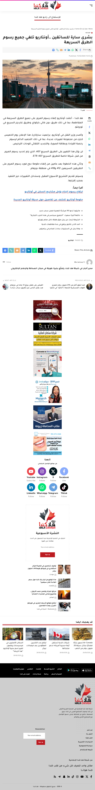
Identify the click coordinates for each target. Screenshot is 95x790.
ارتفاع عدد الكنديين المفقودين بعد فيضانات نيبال (36, 646)
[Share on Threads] (90, 156)
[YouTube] (82, 777)
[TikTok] (72, 777)
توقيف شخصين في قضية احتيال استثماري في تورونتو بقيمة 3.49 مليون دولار (42, 568)
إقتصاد (51, 586)
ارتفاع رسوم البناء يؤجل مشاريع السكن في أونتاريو (54, 192)
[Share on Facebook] (80, 50)
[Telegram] (53, 490)
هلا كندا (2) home (81, 29)
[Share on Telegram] (65, 50)
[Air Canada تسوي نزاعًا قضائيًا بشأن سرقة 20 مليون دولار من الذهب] (82, 634)
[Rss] (55, 777)
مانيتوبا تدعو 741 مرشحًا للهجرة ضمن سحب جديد (59, 211)
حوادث (51, 575)
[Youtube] (31, 475)
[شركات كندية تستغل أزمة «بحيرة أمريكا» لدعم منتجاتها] (59, 634)
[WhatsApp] (42, 490)
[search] (4, 5)
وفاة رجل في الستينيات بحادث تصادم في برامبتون (59, 229)
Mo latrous (78, 262)
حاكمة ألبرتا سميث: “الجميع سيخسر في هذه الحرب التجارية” (55, 216)
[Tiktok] (64, 490)
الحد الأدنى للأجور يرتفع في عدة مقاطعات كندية (61, 225)
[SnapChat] (64, 777)
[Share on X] (76, 50)
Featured (51, 609)
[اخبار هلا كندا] (47, 5)
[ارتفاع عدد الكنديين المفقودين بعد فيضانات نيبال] (36, 634)
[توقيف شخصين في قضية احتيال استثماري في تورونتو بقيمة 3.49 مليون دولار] (64, 569)
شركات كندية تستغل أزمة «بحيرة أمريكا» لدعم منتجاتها (59, 646)
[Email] (61, 50)
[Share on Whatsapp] (72, 50)
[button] (57, 50)
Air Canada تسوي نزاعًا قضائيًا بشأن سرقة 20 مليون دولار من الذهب (83, 646)
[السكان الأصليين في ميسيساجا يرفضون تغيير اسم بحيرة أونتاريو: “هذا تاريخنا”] (12, 634)
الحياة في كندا (42, 609)
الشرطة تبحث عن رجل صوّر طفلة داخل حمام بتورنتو (59, 220)
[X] (53, 475)
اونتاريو (71, 240)
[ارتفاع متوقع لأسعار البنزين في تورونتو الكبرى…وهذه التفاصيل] (64, 606)
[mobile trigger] (90, 5)
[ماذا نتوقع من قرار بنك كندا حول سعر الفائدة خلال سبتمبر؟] (64, 583)
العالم (52, 597)
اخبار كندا (87, 32)
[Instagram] (42, 475)
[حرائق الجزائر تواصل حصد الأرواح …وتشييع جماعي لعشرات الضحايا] (64, 595)
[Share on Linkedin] (69, 50)
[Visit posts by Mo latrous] (89, 262)
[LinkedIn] (31, 490)
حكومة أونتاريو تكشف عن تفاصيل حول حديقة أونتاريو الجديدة (48, 200)
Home (91, 29)
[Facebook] (64, 475)
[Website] (3, 262)
